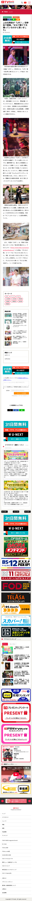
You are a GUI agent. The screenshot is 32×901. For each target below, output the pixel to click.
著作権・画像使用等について (9, 885)
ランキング (4, 835)
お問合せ (4, 889)
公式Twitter (7, 359)
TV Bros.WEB (5, 847)
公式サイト (7, 355)
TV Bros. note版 (6, 851)
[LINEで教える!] (13, 19)
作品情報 (4, 832)
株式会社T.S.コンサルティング (9, 869)
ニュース (4, 821)
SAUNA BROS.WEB (6, 855)
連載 (3, 828)
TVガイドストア (6, 866)
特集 (3, 824)
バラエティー (16, 17)
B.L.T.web (4, 844)
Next (29, 801)
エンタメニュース (7, 17)
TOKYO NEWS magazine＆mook (10, 840)
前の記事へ (4, 511)
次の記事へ (27, 511)
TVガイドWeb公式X (6, 873)
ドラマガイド (5, 817)
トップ (3, 813)
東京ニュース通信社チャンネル (9, 862)
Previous (2, 801)
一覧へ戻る (16, 511)
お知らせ (4, 878)
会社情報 (4, 892)
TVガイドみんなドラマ (7, 858)
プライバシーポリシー (7, 882)
